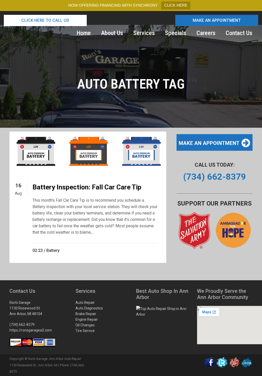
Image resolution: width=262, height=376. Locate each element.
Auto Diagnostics (89, 308)
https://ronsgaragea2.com (30, 330)
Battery (53, 250)
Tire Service (85, 331)
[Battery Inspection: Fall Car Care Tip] (87, 152)
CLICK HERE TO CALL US (45, 20)
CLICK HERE (175, 5)
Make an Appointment (217, 20)
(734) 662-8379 (22, 325)
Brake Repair (85, 314)
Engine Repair (86, 319)
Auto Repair (85, 302)
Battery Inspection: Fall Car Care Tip (86, 187)
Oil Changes (85, 325)
